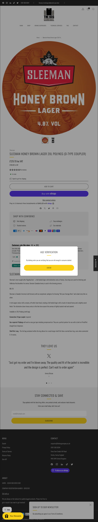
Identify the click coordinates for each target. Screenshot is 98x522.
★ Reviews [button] (96, 263)
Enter (49, 267)
